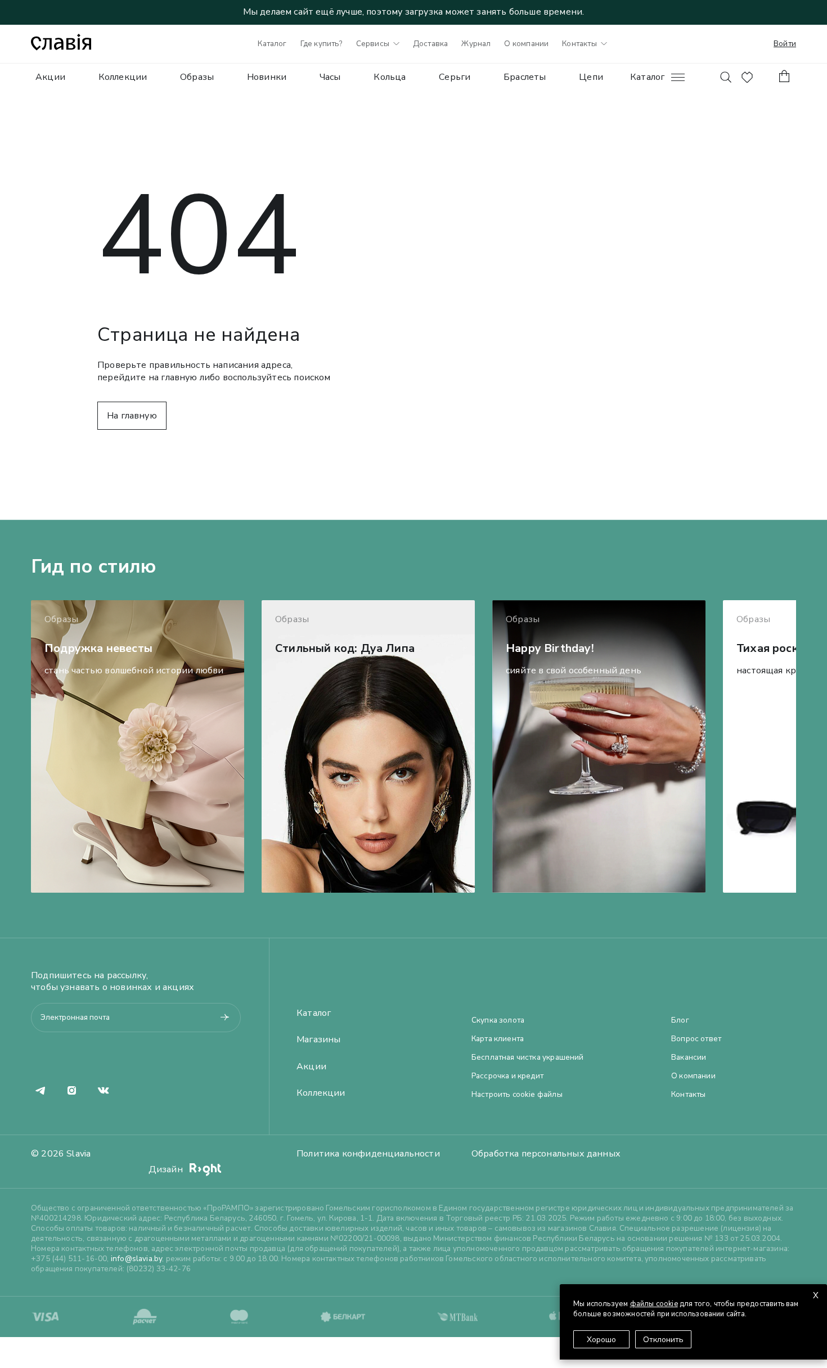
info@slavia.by (137, 1258)
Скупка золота (497, 1020)
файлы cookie (654, 1304)
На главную (132, 416)
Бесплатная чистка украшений (527, 1057)
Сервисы (372, 43)
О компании (526, 43)
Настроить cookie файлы (517, 1095)
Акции (50, 77)
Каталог (272, 43)
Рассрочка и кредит (507, 1076)
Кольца (390, 77)
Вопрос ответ (696, 1039)
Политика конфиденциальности (368, 1154)
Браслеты (525, 77)
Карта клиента (497, 1039)
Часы (330, 77)
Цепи (591, 77)
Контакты (579, 43)
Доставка (430, 43)
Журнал (476, 43)
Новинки (266, 77)
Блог (680, 1020)
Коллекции (122, 77)
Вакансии (688, 1057)
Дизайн (167, 1169)
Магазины (318, 1040)
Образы (197, 77)
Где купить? (321, 43)
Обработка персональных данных (546, 1154)
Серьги (454, 77)
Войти (785, 43)
